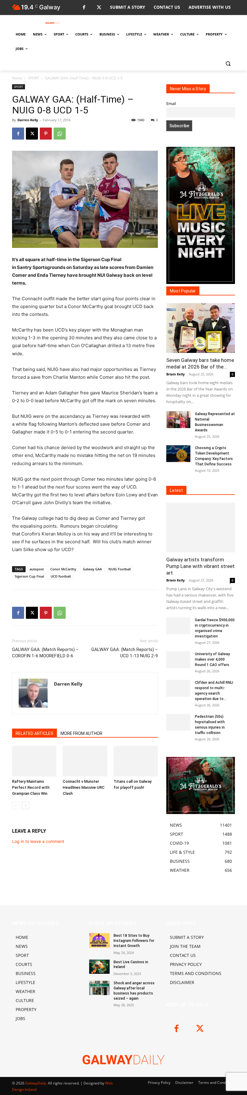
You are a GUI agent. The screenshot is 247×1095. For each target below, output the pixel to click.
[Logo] (53, 23)
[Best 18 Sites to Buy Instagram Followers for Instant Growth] (99, 940)
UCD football (61, 576)
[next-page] (25, 805)
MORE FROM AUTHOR (81, 733)
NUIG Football (119, 569)
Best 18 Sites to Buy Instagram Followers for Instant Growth (134, 940)
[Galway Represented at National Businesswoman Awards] (178, 419)
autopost (37, 569)
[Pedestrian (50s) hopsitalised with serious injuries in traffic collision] (178, 722)
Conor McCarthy (63, 569)
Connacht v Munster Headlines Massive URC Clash (84, 787)
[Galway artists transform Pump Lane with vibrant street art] (200, 527)
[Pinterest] (46, 134)
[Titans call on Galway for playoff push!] (136, 761)
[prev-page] (16, 805)
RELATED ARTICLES (34, 733)
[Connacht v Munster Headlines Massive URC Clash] (85, 761)
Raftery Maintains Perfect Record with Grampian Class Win (30, 787)
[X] (99, 7)
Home (17, 78)
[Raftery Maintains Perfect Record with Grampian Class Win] (34, 761)
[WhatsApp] (60, 134)
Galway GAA (92, 569)
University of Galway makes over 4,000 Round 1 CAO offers (212, 659)
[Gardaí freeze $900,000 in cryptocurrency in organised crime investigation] (178, 625)
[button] (228, 63)
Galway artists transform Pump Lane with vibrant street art (200, 566)
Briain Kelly (175, 374)
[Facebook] (84, 7)
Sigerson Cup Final (29, 576)
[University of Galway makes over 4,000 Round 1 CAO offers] (178, 659)
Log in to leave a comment (38, 841)
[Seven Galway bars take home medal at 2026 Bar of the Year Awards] (200, 328)
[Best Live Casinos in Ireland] (99, 967)
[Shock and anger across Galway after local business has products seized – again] (99, 988)
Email (171, 103)
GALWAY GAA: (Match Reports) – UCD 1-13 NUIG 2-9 (124, 653)
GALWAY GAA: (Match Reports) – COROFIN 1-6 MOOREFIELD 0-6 (45, 653)
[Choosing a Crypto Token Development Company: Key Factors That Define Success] (178, 453)
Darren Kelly (27, 120)
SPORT (33, 78)
